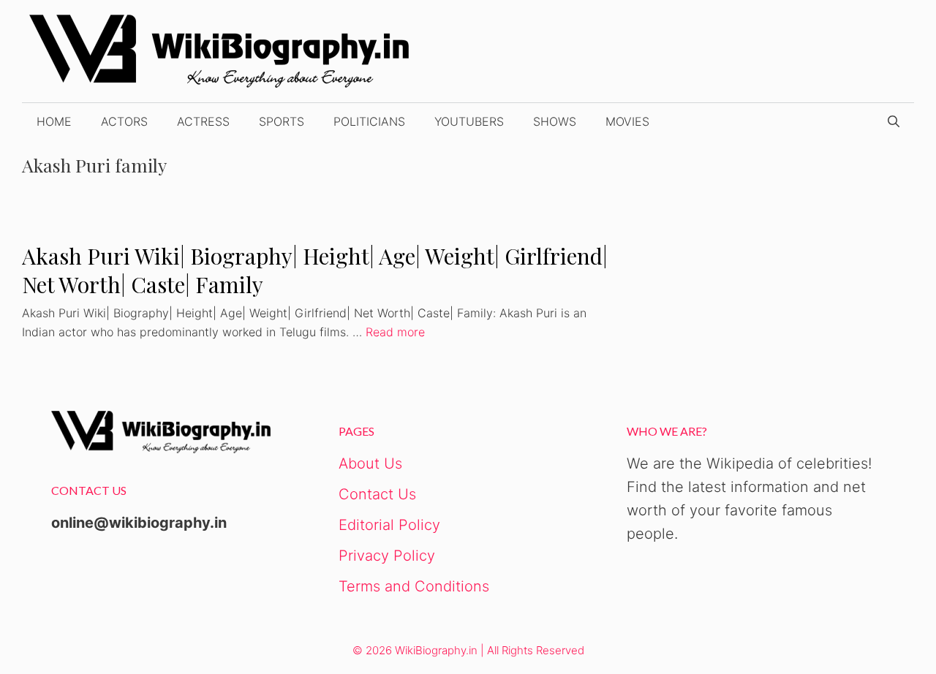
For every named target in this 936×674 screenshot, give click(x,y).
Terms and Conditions (414, 586)
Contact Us (377, 494)
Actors (124, 121)
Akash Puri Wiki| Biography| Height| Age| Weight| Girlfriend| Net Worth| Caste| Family (315, 270)
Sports (281, 121)
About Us (370, 463)
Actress (203, 121)
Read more (395, 332)
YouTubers (469, 121)
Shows (554, 121)
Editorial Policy (389, 525)
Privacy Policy (387, 555)
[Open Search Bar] (893, 121)
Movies (627, 121)
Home (54, 121)
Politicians (369, 121)
